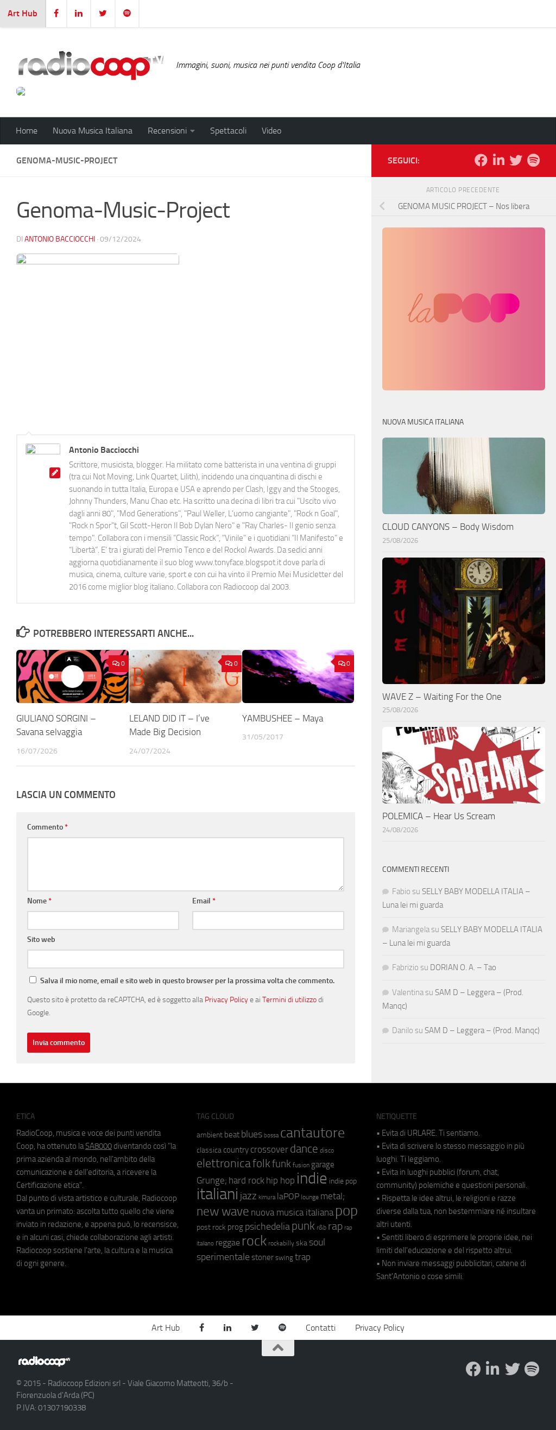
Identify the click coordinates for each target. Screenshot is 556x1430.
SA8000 (98, 1146)
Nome (39, 901)
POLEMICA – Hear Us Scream (438, 816)
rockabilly (281, 1243)
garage (322, 1164)
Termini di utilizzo (289, 999)
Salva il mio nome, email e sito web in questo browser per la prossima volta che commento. (187, 980)
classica (209, 1150)
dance (304, 1148)
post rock (211, 1227)
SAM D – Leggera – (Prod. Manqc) (482, 1030)
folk (261, 1163)
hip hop (280, 1180)
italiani (217, 1194)
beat (231, 1135)
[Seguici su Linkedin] (498, 160)
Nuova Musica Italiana (92, 130)
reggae (228, 1242)
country (236, 1150)
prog (235, 1227)
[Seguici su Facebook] (481, 160)
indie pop (343, 1181)
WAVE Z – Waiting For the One (442, 696)
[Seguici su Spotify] (533, 160)
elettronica (224, 1163)
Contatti (321, 1328)
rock (254, 1240)
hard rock (246, 1180)
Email (204, 901)
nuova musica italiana (292, 1212)
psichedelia (267, 1226)
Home (26, 130)
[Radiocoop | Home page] (90, 65)
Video (271, 130)
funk (281, 1164)
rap (335, 1226)
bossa (271, 1135)
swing (284, 1258)
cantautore (312, 1132)
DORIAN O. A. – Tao (463, 967)
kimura (266, 1197)
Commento (47, 827)
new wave (223, 1211)
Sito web (41, 939)
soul (317, 1242)
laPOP (288, 1196)
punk (303, 1225)
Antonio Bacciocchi (59, 239)
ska (301, 1243)
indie (311, 1178)
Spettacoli (228, 130)
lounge (310, 1197)
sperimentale (223, 1257)
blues (251, 1134)
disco (327, 1150)
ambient (210, 1135)
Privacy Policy (226, 999)
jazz (248, 1196)
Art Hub (22, 13)
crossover (269, 1149)
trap (303, 1256)
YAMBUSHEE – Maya (282, 718)
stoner (262, 1257)
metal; (332, 1196)
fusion (301, 1165)
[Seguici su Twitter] (515, 160)
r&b (321, 1227)
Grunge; (212, 1180)
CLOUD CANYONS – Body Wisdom (448, 526)
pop (346, 1210)
